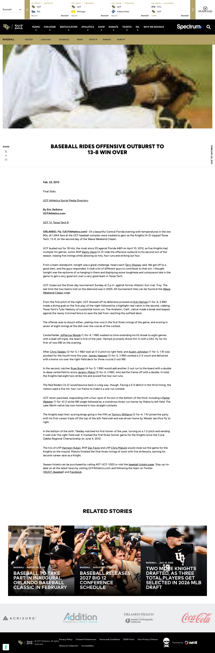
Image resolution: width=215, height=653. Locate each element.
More (120, 39)
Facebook (76, 472)
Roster (29, 39)
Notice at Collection (68, 646)
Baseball (18, 567)
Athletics (87, 26)
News (80, 39)
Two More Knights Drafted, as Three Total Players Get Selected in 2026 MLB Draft (173, 578)
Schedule (64, 39)
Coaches (46, 39)
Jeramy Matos (86, 372)
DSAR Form (128, 639)
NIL (138, 26)
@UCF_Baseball (53, 472)
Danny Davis (89, 252)
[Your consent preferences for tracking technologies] (6, 647)
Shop (101, 26)
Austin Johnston (138, 351)
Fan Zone (50, 26)
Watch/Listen (68, 26)
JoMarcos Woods (70, 335)
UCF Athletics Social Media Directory (65, 200)
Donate (113, 26)
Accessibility (87, 645)
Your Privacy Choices (148, 639)
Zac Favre (94, 447)
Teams (36, 26)
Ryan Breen (78, 368)
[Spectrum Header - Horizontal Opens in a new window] (189, 27)
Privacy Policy (65, 639)
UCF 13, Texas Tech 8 (56, 222)
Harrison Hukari (71, 447)
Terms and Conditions (109, 639)
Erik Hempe (140, 302)
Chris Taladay (58, 351)
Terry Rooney (133, 264)
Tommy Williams (122, 414)
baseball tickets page (141, 464)
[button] (27, 9)
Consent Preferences (86, 639)
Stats (92, 39)
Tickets (127, 26)
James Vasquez (98, 355)
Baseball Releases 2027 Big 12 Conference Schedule (105, 580)
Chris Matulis (119, 447)
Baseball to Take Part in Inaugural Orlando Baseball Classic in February (40, 580)
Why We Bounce (154, 26)
